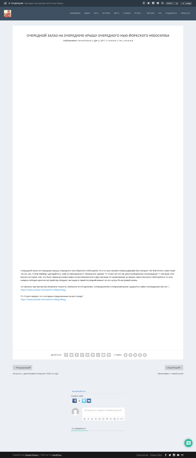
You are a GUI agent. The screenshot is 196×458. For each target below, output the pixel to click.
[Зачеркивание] (96, 418)
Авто (96, 13)
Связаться (185, 13)
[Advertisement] (98, 246)
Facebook (111, 40)
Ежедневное (75, 13)
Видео (87, 13)
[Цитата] (107, 418)
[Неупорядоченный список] (103, 418)
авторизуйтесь (79, 391)
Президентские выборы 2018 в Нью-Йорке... (44, 3)
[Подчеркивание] (92, 418)
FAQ (160, 13)
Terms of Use (142, 455)
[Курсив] (88, 418)
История (106, 13)
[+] (121, 419)
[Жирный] (85, 418)
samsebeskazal (84, 40)
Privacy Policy (156, 455)
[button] (74, 402)
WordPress (57, 455)
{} (118, 419)
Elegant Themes (31, 455)
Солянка (127, 13)
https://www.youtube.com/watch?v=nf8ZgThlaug (43, 289)
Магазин (150, 13)
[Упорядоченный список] (99, 418)
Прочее (138, 13)
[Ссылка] (114, 418)
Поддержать (171, 13)
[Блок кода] (111, 418)
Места (116, 13)
